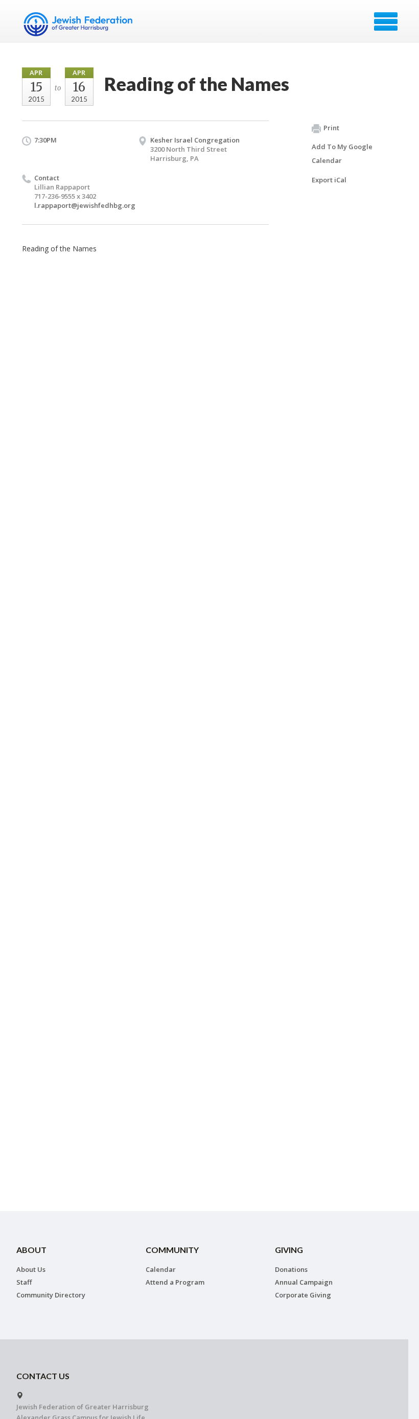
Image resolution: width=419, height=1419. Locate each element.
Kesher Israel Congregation (195, 140)
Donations (291, 1269)
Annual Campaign (304, 1282)
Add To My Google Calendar (342, 153)
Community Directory (50, 1294)
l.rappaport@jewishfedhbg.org (84, 205)
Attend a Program (175, 1282)
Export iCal (329, 179)
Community (172, 1250)
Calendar (161, 1269)
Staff (24, 1282)
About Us (30, 1269)
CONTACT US (42, 1376)
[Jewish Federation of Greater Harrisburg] (79, 25)
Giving (289, 1250)
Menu (386, 21)
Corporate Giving (303, 1294)
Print (331, 127)
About (31, 1250)
